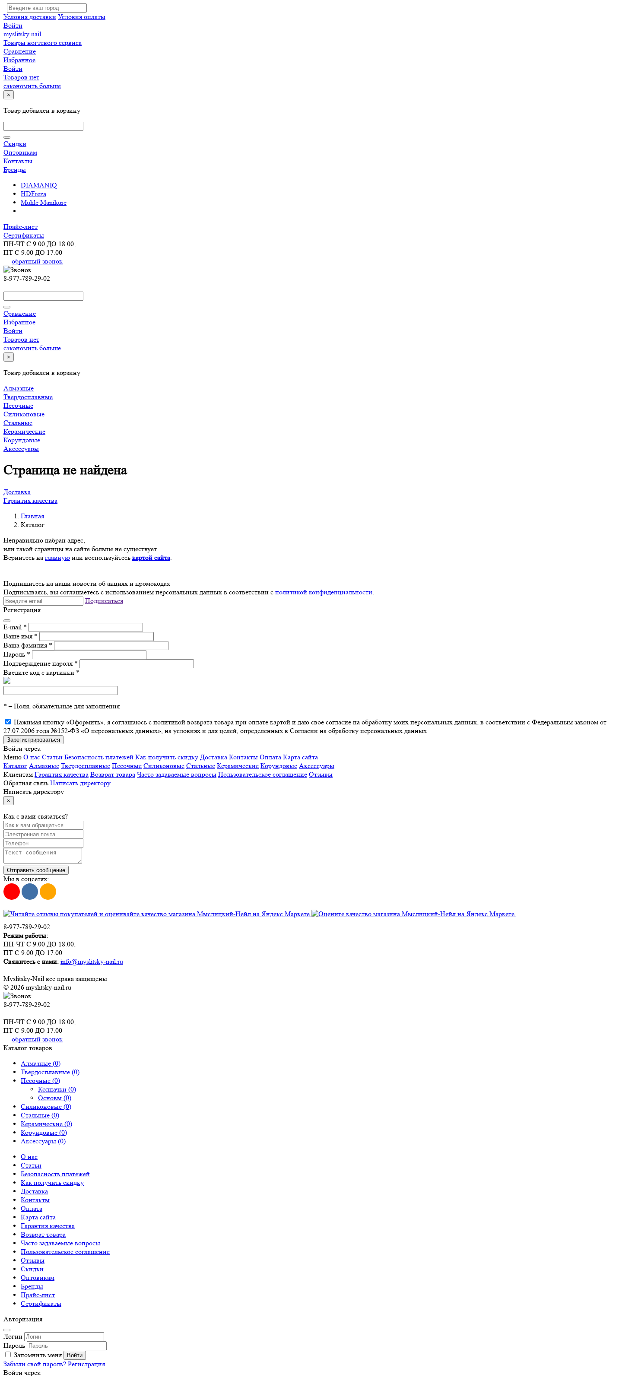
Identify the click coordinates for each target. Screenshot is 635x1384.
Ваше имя (20, 636)
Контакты (17, 161)
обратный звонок (37, 261)
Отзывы (321, 774)
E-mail (15, 627)
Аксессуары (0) (43, 1141)
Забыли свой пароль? (35, 1364)
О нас (31, 757)
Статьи (52, 757)
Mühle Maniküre (44, 202)
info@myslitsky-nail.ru (91, 961)
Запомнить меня (38, 1355)
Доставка (17, 492)
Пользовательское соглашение (262, 774)
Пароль (16, 654)
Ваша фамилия (27, 645)
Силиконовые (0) (46, 1106)
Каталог (15, 766)
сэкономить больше (32, 86)
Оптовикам (20, 152)
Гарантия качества (30, 500)
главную (57, 557)
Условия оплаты (81, 17)
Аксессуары (21, 448)
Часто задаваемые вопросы (176, 774)
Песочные (18, 405)
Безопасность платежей (98, 757)
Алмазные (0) (40, 1063)
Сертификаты (23, 235)
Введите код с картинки (41, 672)
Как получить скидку (166, 757)
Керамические (24, 431)
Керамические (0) (46, 1124)
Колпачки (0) (57, 1089)
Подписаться (104, 601)
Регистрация (86, 1364)
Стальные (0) (40, 1115)
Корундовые (21, 440)
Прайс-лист (20, 226)
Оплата (270, 757)
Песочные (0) (40, 1080)
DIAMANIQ (39, 185)
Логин (12, 1336)
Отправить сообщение (36, 870)
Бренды (14, 169)
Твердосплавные (28, 397)
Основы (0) (54, 1098)
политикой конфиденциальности (323, 592)
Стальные (17, 423)
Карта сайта (300, 757)
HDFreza (33, 194)
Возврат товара (112, 774)
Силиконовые (23, 414)
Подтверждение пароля (40, 663)
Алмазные (18, 388)
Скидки (14, 144)
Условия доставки (29, 17)
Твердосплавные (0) (50, 1072)
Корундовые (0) (44, 1132)
